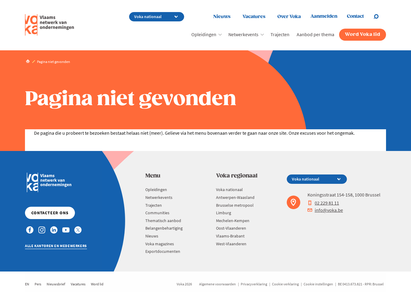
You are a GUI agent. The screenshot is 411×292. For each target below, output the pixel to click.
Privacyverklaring (254, 284)
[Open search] (379, 16)
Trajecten (279, 34)
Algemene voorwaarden (217, 284)
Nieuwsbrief (56, 284)
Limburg (223, 212)
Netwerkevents (243, 34)
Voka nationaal (229, 189)
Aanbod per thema (315, 34)
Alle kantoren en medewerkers (56, 245)
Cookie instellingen (318, 284)
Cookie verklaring (285, 284)
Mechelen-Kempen (232, 220)
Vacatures (254, 17)
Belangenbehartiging (164, 228)
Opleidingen (203, 34)
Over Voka (289, 17)
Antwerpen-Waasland (235, 197)
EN (27, 284)
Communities (157, 212)
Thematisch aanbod (163, 220)
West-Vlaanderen (231, 243)
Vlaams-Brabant (230, 236)
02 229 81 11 (327, 203)
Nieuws (221, 17)
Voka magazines (159, 243)
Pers (38, 284)
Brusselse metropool (235, 205)
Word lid (97, 284)
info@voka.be (329, 210)
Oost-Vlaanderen (231, 228)
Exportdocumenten (162, 251)
